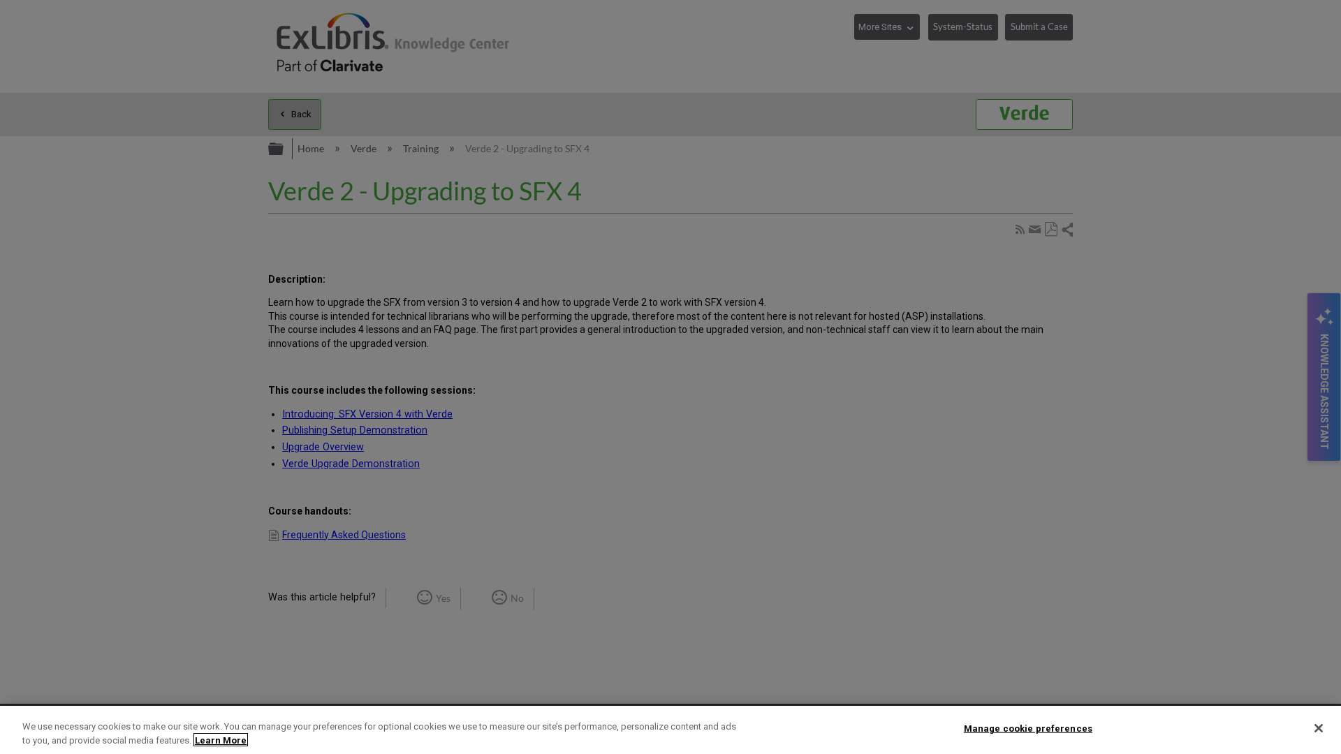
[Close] (1318, 728)
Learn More (221, 739)
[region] (670, 730)
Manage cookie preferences (1028, 728)
